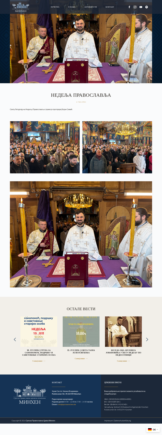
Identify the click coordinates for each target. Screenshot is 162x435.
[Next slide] (147, 339)
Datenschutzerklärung (122, 421)
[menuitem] (55, 7)
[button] (5, 430)
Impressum (108, 421)
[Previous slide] (15, 339)
